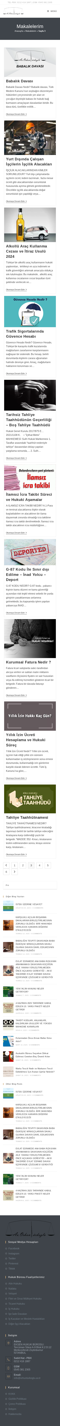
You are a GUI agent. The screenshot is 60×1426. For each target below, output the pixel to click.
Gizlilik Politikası (17, 1399)
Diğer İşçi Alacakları (19, 1324)
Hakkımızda (14, 1414)
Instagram (13, 1253)
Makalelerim (30, 31)
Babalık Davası (19, 81)
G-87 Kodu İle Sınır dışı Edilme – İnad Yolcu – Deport (27, 574)
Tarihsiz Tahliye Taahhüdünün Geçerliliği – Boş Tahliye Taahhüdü (29, 420)
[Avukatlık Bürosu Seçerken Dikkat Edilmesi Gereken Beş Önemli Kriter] (8, 1056)
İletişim (12, 1409)
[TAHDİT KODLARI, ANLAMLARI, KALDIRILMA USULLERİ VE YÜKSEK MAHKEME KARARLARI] (8, 1025)
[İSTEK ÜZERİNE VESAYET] (8, 906)
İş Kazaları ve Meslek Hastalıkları (26, 1319)
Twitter (12, 1258)
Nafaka (12, 1288)
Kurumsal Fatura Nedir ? (28, 662)
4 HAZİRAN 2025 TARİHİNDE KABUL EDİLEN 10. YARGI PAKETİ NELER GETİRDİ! (33, 1006)
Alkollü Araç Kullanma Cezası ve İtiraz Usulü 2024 (26, 251)
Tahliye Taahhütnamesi (27, 817)
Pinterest (13, 1263)
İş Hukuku (13, 1309)
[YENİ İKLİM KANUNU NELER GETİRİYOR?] (8, 991)
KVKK (11, 1394)
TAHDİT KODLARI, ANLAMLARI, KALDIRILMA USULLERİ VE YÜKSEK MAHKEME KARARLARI (34, 1023)
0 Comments (38, 908)
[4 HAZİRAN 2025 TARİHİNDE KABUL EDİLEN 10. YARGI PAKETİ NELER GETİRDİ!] (8, 1008)
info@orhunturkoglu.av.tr (27, 1378)
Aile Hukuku (15, 1283)
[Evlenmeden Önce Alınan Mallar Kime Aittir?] (8, 1041)
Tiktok (11, 1268)
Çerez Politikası (17, 1404)
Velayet (12, 1293)
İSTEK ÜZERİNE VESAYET (29, 904)
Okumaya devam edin (16, 114)
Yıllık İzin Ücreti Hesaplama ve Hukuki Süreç (25, 740)
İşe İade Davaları (17, 1314)
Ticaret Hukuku (16, 1303)
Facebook (13, 1248)
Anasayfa (19, 31)
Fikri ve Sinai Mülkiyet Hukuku (25, 1298)
